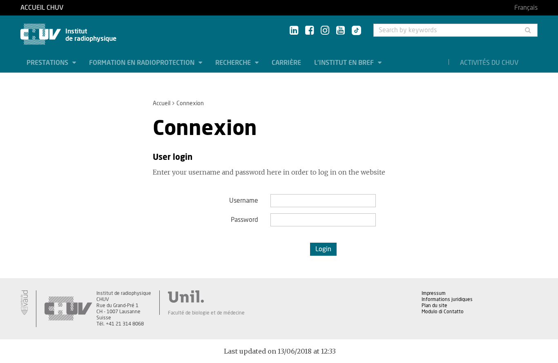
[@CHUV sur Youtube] (340, 31)
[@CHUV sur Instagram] (325, 31)
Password (244, 220)
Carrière (286, 63)
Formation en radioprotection (142, 63)
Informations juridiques (447, 299)
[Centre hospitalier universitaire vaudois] (68, 308)
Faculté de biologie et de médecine (206, 312)
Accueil (161, 103)
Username (243, 200)
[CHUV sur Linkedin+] (294, 31)
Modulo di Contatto (443, 311)
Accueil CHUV (41, 7)
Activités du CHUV (489, 63)
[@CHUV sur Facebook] (309, 31)
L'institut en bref (344, 63)
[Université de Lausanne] (206, 296)
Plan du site (434, 305)
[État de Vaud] (24, 302)
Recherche (233, 63)
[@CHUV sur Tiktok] (354, 31)
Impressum (434, 293)
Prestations (48, 63)
